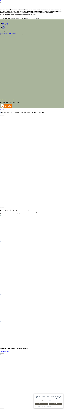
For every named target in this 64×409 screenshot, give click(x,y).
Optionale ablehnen (41, 403)
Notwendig (46, 400)
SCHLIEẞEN (2, 115)
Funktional (52, 400)
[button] (2, 109)
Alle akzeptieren (55, 403)
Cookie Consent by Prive (58, 406)
